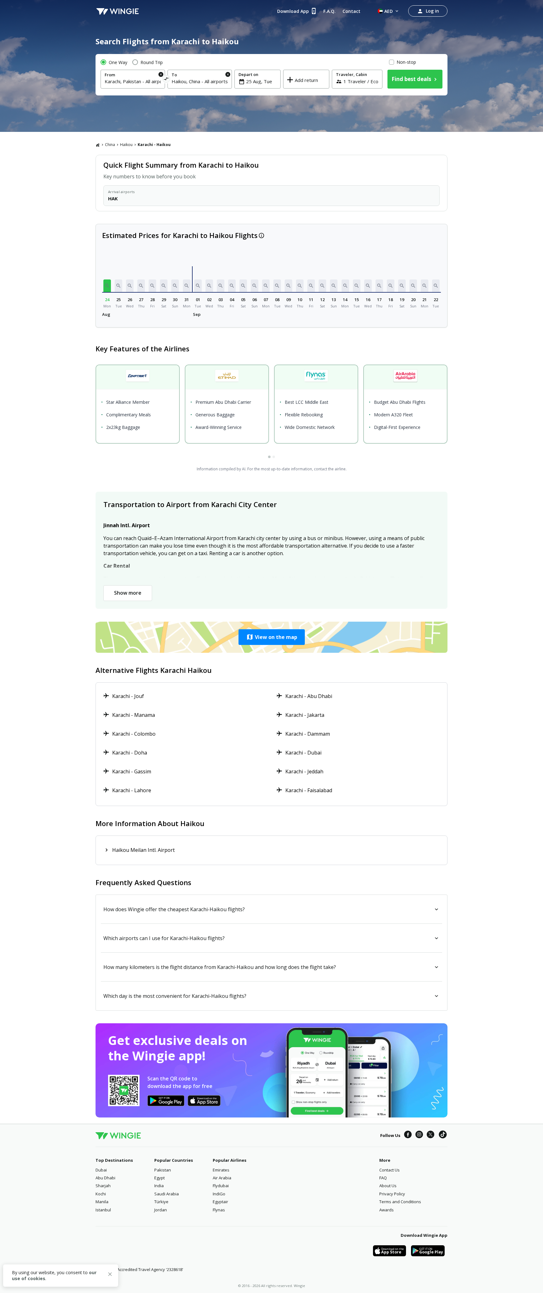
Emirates (221, 1170)
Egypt (159, 1178)
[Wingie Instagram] (419, 1135)
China (110, 145)
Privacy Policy (392, 1194)
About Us (388, 1185)
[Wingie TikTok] (442, 1135)
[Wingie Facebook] (408, 1135)
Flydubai (221, 1185)
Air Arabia (222, 1178)
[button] (107, 285)
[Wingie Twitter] (430, 1135)
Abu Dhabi (105, 1178)
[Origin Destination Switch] (166, 80)
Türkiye (161, 1201)
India (159, 1185)
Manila (102, 1201)
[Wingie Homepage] (118, 11)
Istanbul (103, 1210)
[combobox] (133, 81)
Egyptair (220, 1201)
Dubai (101, 1170)
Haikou (126, 145)
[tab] (269, 457)
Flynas (219, 1210)
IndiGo (219, 1194)
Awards (386, 1210)
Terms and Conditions (400, 1201)
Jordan (160, 1210)
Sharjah (103, 1185)
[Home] (98, 145)
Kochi (101, 1194)
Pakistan (162, 1170)
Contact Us (389, 1170)
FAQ (383, 1178)
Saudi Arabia (166, 1194)
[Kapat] (110, 1275)
